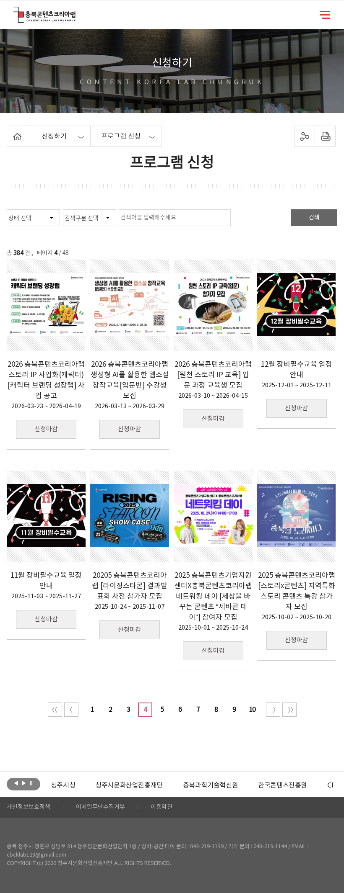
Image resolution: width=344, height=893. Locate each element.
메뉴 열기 (325, 14)
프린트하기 (325, 136)
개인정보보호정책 (28, 807)
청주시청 (63, 785)
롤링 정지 (31, 783)
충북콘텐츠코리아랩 (15, 11)
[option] (63, 785)
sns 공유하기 (304, 136)
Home (9, 130)
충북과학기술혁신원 (210, 785)
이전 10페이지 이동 (71, 710)
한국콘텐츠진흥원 (282, 785)
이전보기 (16, 783)
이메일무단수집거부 (100, 807)
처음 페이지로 (55, 710)
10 (252, 709)
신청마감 (46, 429)
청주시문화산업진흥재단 (129, 785)
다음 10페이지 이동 (273, 710)
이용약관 (161, 807)
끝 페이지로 (289, 710)
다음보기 (24, 783)
